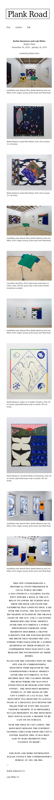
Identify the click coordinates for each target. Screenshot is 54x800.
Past (8, 27)
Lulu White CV (13, 777)
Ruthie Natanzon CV (16, 771)
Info (29, 27)
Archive (18, 27)
